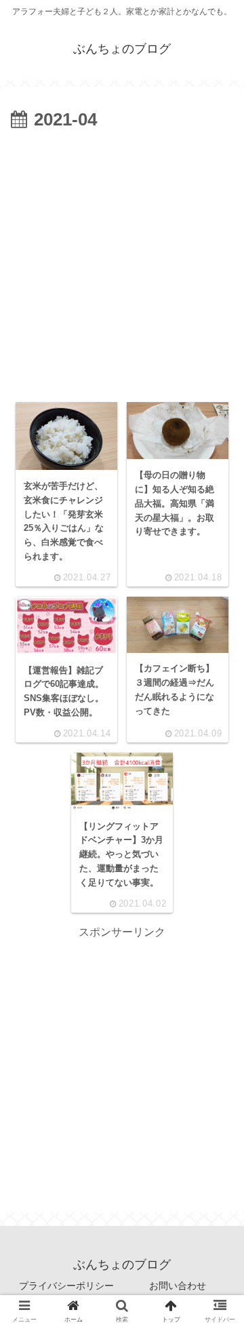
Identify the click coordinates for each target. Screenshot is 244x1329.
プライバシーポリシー (66, 1285)
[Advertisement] (122, 264)
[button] (215, 1159)
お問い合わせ (177, 1285)
